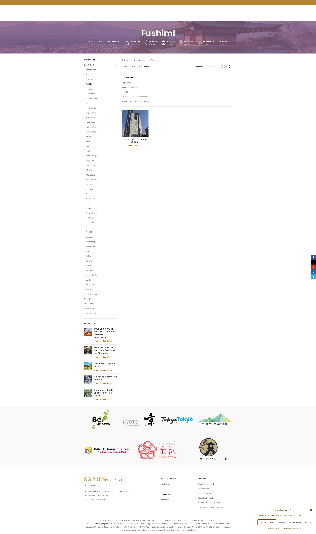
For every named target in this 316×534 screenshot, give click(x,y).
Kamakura (90, 117)
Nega (281, 522)
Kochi (88, 141)
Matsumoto (91, 165)
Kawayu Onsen (92, 132)
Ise (87, 103)
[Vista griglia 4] (230, 66)
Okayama (90, 217)
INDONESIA (89, 284)
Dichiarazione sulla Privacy (292, 528)
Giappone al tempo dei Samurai (105, 378)
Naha (88, 194)
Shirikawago (91, 241)
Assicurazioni (203, 488)
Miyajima (90, 170)
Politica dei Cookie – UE (274, 528)
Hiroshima (90, 93)
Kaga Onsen (91, 112)
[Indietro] (138, 33)
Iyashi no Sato (92, 108)
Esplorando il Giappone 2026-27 (135, 140)
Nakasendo (91, 198)
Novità (125, 92)
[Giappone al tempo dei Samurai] (88, 380)
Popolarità (126, 82)
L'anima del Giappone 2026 (105, 365)
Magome (90, 160)
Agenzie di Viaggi (205, 498)
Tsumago (90, 270)
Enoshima (90, 74)
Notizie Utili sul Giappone (209, 502)
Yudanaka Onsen (93, 275)
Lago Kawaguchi (93, 155)
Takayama (90, 246)
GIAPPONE (89, 65)
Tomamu (89, 261)
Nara (88, 203)
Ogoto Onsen (91, 213)
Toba (88, 251)
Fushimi (89, 84)
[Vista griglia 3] (225, 66)
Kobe (88, 136)
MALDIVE (88, 299)
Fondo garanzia (204, 493)
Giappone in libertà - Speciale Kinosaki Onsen (104, 393)
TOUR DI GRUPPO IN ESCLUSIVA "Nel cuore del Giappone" (104, 350)
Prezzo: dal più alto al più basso (135, 101)
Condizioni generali (206, 484)
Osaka (89, 227)
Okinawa (90, 222)
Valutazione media (130, 87)
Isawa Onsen (91, 98)
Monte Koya (91, 179)
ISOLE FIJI (88, 289)
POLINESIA (89, 303)
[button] (311, 510)
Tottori (89, 265)
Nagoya (89, 189)
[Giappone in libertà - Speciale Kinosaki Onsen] (88, 395)
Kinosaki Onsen (90, 294)
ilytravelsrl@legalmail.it (102, 523)
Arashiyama (91, 69)
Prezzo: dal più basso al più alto (135, 96)
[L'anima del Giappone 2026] (88, 367)
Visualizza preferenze (299, 522)
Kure (88, 146)
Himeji (89, 89)
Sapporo (89, 237)
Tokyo (88, 256)
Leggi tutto (164, 484)
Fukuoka (89, 79)
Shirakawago (89, 308)
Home (124, 66)
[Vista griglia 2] (221, 66)
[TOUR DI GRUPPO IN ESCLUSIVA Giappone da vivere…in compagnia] (88, 335)
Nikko (88, 208)
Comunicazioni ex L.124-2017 (210, 507)
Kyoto (88, 151)
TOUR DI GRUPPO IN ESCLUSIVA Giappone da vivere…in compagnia (104, 333)
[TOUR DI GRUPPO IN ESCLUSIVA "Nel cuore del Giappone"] (88, 352)
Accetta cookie (267, 522)
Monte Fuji (90, 175)
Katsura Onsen (92, 127)
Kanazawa (90, 122)
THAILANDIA (90, 313)
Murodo (89, 184)
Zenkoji (89, 280)
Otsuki (89, 232)
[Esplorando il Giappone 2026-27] (135, 123)
